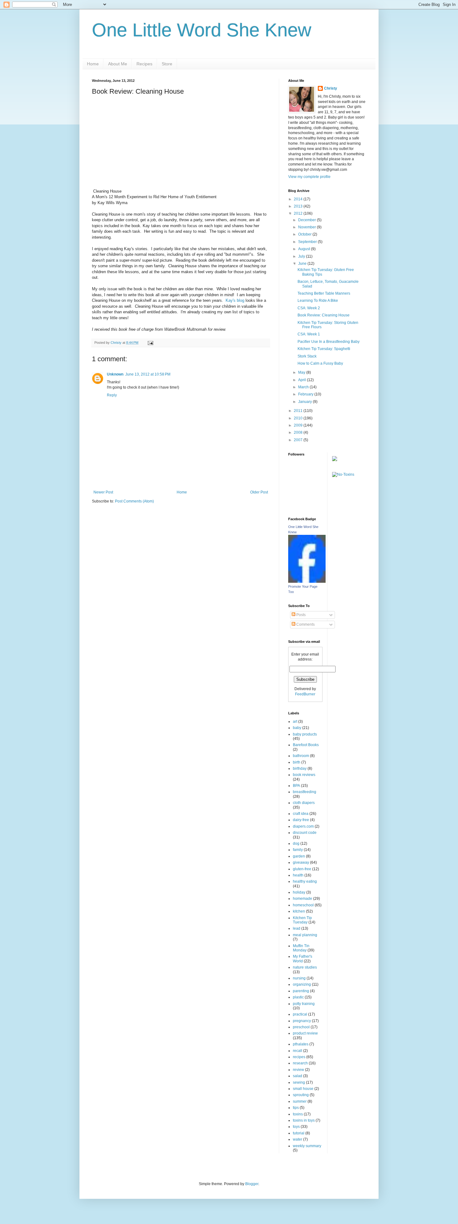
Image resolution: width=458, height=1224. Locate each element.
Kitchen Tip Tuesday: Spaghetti (324, 349)
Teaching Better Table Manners (324, 293)
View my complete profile (309, 177)
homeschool (303, 905)
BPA (296, 785)
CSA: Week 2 (309, 308)
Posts (300, 615)
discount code (305, 832)
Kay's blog (235, 300)
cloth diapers (304, 803)
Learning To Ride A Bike (318, 300)
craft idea (300, 813)
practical (300, 1014)
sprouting (301, 1095)
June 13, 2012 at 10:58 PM (147, 374)
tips (296, 1107)
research (300, 1063)
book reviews (304, 775)
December (307, 220)
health (298, 875)
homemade (302, 898)
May (302, 372)
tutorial (298, 1133)
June (303, 263)
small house (303, 1088)
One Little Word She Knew (201, 30)
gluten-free (302, 869)
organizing (302, 984)
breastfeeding (304, 792)
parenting (301, 991)
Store (167, 63)
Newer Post (103, 492)
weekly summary (307, 1146)
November (307, 227)
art (295, 721)
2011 (298, 411)
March (304, 387)
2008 (298, 432)
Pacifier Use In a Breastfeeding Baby (329, 341)
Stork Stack (307, 356)
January (305, 401)
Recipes (144, 63)
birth (296, 762)
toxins (298, 1114)
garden (299, 856)
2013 (298, 206)
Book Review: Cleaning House (324, 315)
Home (93, 63)
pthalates (300, 1044)
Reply (112, 395)
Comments (305, 624)
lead (296, 928)
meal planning (305, 935)
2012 (298, 213)
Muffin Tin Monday (301, 948)
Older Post (259, 492)
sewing (299, 1082)
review (298, 1069)
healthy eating (305, 881)
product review (305, 1033)
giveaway (301, 862)
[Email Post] (150, 342)
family (298, 850)
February (306, 394)
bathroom (301, 756)
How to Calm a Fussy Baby (320, 363)
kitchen (299, 911)
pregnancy (302, 1021)
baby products (305, 734)
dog (296, 843)
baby (297, 728)
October (305, 234)
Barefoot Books (306, 745)
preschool (301, 1027)
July (302, 256)
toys (296, 1126)
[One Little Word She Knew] (307, 581)
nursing (299, 978)
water (297, 1139)
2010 (298, 418)
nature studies (305, 967)
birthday (300, 768)
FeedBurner (305, 694)
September (308, 242)
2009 (298, 425)
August (304, 249)
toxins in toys (304, 1120)
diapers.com (303, 826)
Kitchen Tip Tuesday (302, 920)
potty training (304, 1004)
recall (297, 1051)
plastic (298, 997)
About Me (117, 63)
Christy (330, 88)
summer (300, 1101)
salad (297, 1076)
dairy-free (301, 820)
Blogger (251, 1184)
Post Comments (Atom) (134, 501)
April (302, 380)
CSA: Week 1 (309, 334)
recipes (299, 1057)
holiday (299, 892)
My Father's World (302, 958)
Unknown (115, 374)
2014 (298, 199)
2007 (298, 440)
